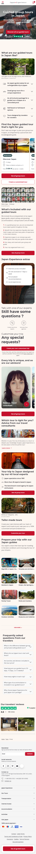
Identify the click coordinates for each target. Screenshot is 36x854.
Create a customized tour (18, 182)
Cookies (16, 839)
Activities (4, 814)
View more (17, 627)
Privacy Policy (27, 836)
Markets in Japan (7, 585)
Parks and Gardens (25, 601)
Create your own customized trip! (18, 348)
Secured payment (18, 842)
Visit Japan (4, 819)
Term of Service (24, 839)
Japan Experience (6, 788)
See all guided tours (18, 849)
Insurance (10, 839)
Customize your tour (18, 533)
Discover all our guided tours (18, 32)
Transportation (6, 798)
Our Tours (4, 793)
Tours (7, 739)
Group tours (7, 155)
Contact (13, 834)
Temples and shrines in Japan (27, 569)
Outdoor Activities (7, 617)
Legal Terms (21, 834)
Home (3, 739)
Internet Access (6, 804)
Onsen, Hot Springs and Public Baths (27, 585)
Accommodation (6, 809)
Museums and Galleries (26, 617)
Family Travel (6, 601)
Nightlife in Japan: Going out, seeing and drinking (9, 569)
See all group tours (18, 176)
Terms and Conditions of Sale (13, 836)
